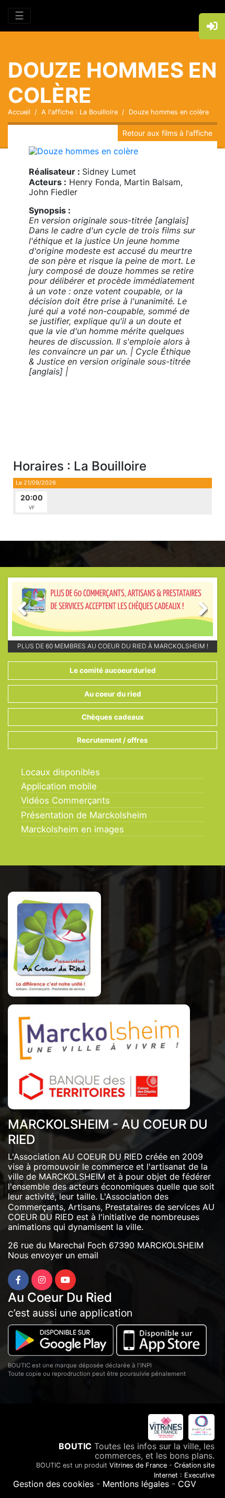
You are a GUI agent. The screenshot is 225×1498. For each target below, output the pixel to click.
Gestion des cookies (53, 1484)
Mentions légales (136, 1484)
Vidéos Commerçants (65, 800)
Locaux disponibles (60, 772)
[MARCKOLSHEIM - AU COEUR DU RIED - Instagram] (41, 1279)
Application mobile (59, 786)
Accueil (19, 112)
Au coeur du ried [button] (112, 694)
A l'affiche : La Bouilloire (79, 112)
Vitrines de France (138, 1465)
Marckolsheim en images (72, 829)
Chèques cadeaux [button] (113, 717)
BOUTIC (75, 1446)
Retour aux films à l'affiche (167, 133)
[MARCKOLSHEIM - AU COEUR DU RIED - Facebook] (18, 1279)
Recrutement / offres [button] (112, 740)
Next (197, 611)
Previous (27, 611)
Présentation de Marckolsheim (84, 815)
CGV (187, 1484)
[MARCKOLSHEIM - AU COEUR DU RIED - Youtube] (65, 1279)
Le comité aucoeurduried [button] (113, 670)
